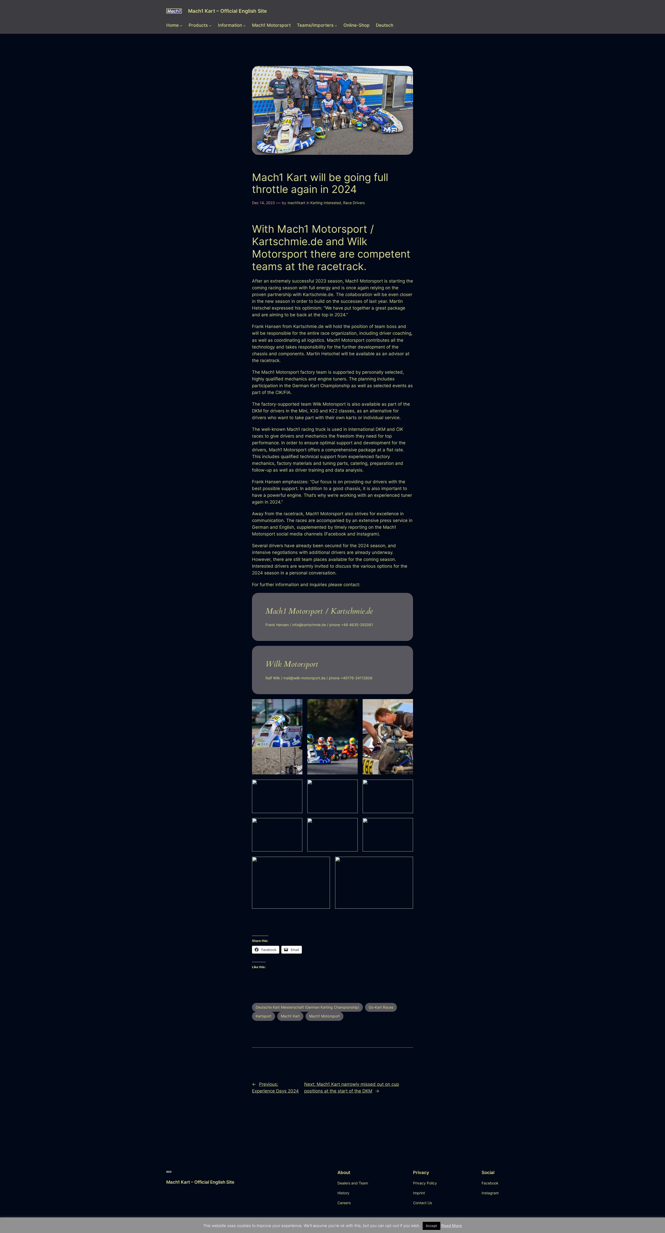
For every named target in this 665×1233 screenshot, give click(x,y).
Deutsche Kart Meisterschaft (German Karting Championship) (307, 1007)
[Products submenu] (210, 25)
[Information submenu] (244, 25)
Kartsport (263, 1016)
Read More (451, 1225)
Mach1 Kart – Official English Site (227, 11)
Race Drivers (354, 202)
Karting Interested (325, 202)
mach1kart (296, 202)
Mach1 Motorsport (324, 1016)
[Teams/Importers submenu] (336, 25)
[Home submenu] (181, 25)
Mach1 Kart (290, 1016)
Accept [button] (431, 1226)
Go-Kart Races (381, 1007)
